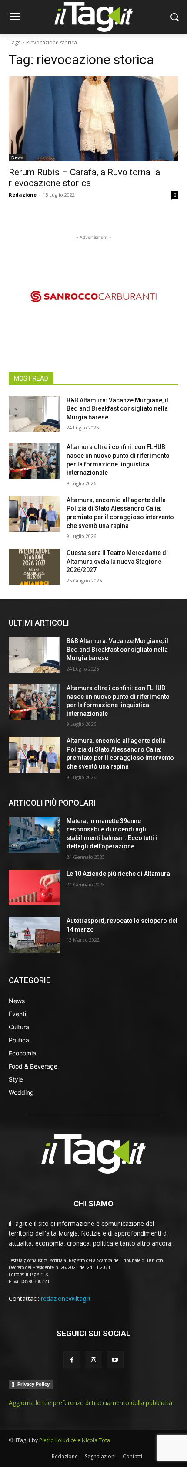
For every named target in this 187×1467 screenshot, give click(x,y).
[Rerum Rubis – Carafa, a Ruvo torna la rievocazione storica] (93, 118)
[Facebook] (71, 1359)
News (17, 157)
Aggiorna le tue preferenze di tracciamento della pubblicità (90, 1403)
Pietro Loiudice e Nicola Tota (74, 1440)
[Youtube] (115, 1359)
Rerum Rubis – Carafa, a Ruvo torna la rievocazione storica (84, 177)
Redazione (23, 194)
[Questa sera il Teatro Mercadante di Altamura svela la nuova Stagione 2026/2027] (34, 567)
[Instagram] (93, 1359)
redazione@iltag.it (66, 1298)
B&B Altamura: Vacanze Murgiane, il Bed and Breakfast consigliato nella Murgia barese (117, 409)
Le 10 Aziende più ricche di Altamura (118, 873)
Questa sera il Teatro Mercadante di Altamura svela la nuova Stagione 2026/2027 (117, 561)
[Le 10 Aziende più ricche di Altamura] (34, 887)
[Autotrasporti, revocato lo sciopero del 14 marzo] (34, 935)
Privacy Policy (33, 1384)
